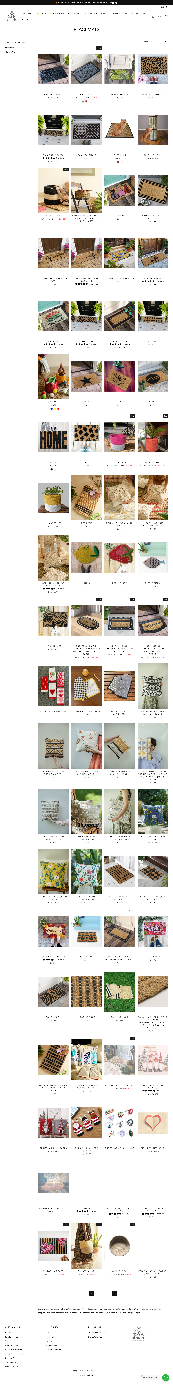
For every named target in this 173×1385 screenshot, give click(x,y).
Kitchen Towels (11, 52)
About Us (8, 1332)
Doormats (28, 13)
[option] (86, 2)
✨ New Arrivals (59, 13)
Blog (7, 1341)
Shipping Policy (11, 1358)
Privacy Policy (10, 1362)
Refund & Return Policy (14, 1349)
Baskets (77, 13)
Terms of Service (11, 1366)
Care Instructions (11, 1337)
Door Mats (50, 1337)
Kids (145, 13)
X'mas (25, 18)
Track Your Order (11, 1345)
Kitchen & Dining (119, 13)
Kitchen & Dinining (53, 1349)
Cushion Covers (95, 13)
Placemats (10, 47)
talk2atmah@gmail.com (97, 1332)
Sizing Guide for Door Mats (15, 1354)
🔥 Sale (41, 13)
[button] (49, 158)
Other (136, 13)
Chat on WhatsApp (95, 1337)
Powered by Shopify (86, 1375)
